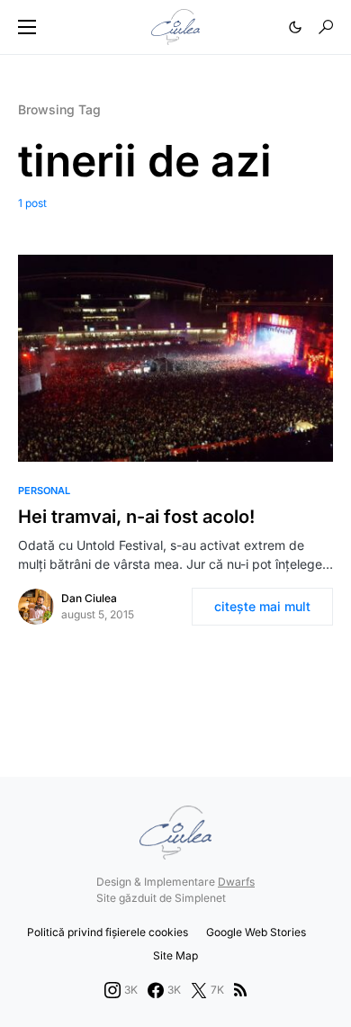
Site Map (175, 955)
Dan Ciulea (89, 598)
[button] (27, 27)
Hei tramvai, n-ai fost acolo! (136, 516)
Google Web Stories (256, 932)
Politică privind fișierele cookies (107, 932)
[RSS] (240, 990)
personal (44, 490)
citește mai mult (262, 606)
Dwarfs (236, 881)
